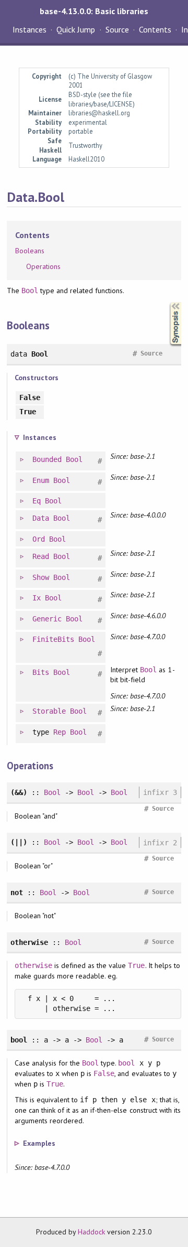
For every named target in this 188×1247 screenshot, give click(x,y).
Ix (36, 598)
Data (40, 518)
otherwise (33, 965)
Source (117, 29)
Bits (40, 672)
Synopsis (167, 302)
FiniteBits (53, 639)
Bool (29, 290)
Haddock (91, 1232)
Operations (43, 266)
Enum (40, 480)
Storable (49, 711)
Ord (38, 539)
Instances (29, 29)
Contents (155, 29)
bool (126, 1063)
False (103, 1073)
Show (40, 577)
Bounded (47, 459)
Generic (47, 619)
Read (40, 556)
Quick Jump (75, 29)
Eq (36, 501)
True (136, 965)
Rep (59, 732)
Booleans (29, 250)
